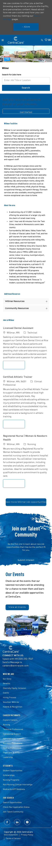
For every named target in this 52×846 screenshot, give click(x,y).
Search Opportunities (12, 803)
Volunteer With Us (11, 702)
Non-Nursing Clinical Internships (17, 785)
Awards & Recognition (12, 707)
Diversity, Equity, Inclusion (14, 688)
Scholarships (9, 775)
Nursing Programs (11, 780)
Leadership (8, 757)
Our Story (7, 679)
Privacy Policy (27, 835)
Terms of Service (13, 839)
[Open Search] (42, 40)
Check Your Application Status (16, 807)
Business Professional (12, 743)
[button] (26, 88)
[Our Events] (26, 603)
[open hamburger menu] (2, 40)
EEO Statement (11, 835)
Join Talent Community (13, 812)
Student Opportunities (12, 771)
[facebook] (7, 822)
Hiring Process (9, 698)
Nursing (6, 725)
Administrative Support (13, 739)
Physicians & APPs (11, 753)
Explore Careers (10, 720)
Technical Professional (13, 729)
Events (6, 693)
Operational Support (12, 734)
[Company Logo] (16, 40)
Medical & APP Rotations (14, 789)
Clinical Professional (12, 748)
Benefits (6, 684)
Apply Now (17, 365)
